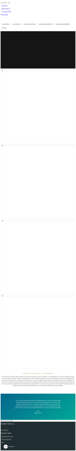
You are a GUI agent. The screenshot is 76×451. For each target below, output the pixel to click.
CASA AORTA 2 (17, 24)
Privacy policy (4, 430)
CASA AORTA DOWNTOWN (46, 24)
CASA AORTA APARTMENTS (63, 24)
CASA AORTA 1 (6, 24)
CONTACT (4, 27)
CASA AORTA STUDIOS (30, 24)
